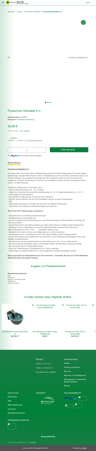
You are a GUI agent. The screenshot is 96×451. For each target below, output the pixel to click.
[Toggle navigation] (3, 1)
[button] (73, 2)
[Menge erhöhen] (43, 149)
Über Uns (67, 371)
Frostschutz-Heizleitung (25, 119)
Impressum (12, 409)
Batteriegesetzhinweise (16, 413)
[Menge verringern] (10, 149)
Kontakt (52, 372)
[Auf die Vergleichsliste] (83, 22)
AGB (9, 401)
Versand (26, 131)
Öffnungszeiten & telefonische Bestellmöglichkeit (75, 380)
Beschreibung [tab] (14, 163)
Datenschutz (12, 396)
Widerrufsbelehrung (15, 405)
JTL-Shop (84, 448)
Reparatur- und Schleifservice (75, 375)
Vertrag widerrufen (48, 436)
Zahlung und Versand (72, 367)
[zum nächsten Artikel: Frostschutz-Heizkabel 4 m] (85, 11)
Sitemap (67, 385)
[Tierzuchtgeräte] (17, 2)
